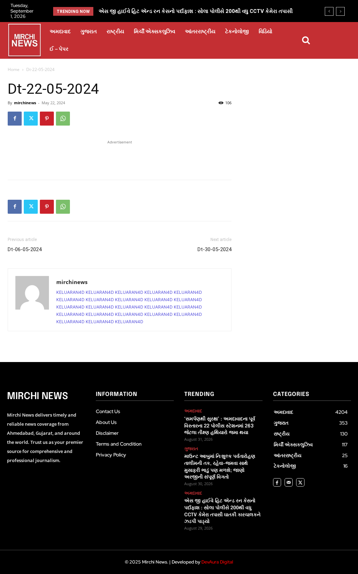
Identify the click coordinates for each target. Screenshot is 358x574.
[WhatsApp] (63, 119)
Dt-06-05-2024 (25, 249)
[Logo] (24, 41)
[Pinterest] (47, 119)
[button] (306, 40)
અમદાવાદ (193, 411)
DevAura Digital (217, 562)
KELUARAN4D (70, 292)
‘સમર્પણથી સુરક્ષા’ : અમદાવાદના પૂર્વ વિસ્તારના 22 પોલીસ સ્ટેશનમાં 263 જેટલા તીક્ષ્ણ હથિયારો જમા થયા (219, 426)
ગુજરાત (191, 449)
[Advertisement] (119, 156)
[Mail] (289, 482)
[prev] (329, 11)
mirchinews (25, 102)
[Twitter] (31, 119)
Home (14, 69)
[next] (340, 11)
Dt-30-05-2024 (214, 249)
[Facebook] (15, 119)
